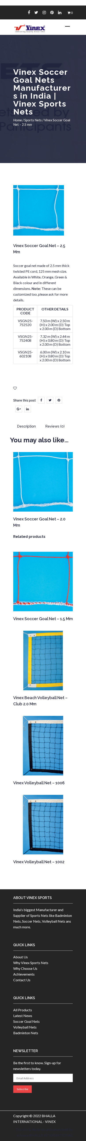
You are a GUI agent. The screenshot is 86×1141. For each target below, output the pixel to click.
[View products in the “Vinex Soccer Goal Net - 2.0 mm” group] (42, 505)
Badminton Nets (25, 1033)
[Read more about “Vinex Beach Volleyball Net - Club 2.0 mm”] (42, 684)
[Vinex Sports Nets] (29, 28)
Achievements (24, 974)
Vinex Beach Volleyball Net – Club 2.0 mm (40, 700)
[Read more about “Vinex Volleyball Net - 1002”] (42, 848)
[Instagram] (44, 12)
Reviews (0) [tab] (55, 426)
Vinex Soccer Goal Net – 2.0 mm (39, 522)
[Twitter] (36, 12)
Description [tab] (26, 426)
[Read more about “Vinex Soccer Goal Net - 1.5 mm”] (42, 605)
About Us (20, 957)
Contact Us (21, 980)
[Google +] (18, 409)
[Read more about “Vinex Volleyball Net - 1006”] (42, 769)
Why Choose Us (25, 968)
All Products (22, 1010)
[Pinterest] (52, 12)
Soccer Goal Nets (26, 1021)
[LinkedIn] (27, 409)
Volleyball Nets (25, 1027)
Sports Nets (33, 120)
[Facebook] (29, 12)
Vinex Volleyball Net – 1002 (38, 862)
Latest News (22, 1015)
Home (17, 120)
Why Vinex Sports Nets (30, 963)
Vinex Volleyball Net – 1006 (39, 783)
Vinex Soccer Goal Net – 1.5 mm (43, 618)
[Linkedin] (60, 12)
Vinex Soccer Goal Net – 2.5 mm (39, 248)
